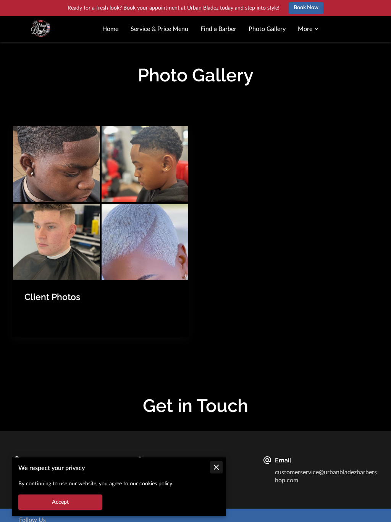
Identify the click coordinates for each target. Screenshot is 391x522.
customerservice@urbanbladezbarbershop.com (326, 476)
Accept (60, 502)
